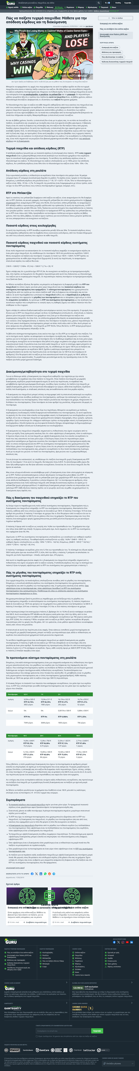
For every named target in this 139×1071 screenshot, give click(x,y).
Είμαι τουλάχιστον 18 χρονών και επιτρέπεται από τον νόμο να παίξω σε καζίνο (67, 1036)
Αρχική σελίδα (13, 7)
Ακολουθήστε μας (119, 939)
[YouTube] (127, 942)
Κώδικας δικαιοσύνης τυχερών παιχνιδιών (118, 62)
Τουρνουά (104, 7)
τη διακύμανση (23, 141)
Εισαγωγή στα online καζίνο (111, 23)
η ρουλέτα (43, 94)
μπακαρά (71, 94)
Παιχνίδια (39, 7)
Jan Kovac (89, 26)
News (114, 7)
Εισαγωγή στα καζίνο (110, 47)
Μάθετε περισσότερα (101, 11)
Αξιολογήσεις (92, 7)
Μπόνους (50, 7)
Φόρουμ (81, 7)
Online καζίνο (27, 7)
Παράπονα (70, 7)
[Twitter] (118, 942)
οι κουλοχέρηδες (30, 94)
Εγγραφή (97, 1031)
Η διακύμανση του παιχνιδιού (21, 825)
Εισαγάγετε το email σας (44, 1029)
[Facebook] (114, 942)
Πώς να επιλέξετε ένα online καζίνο (114, 29)
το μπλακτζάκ (55, 94)
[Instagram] (123, 942)
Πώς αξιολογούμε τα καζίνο (112, 57)
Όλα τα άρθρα (117, 18)
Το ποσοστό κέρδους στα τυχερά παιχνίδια (27, 804)
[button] (118, 1063)
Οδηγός (60, 7)
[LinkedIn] (131, 942)
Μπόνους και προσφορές (111, 52)
